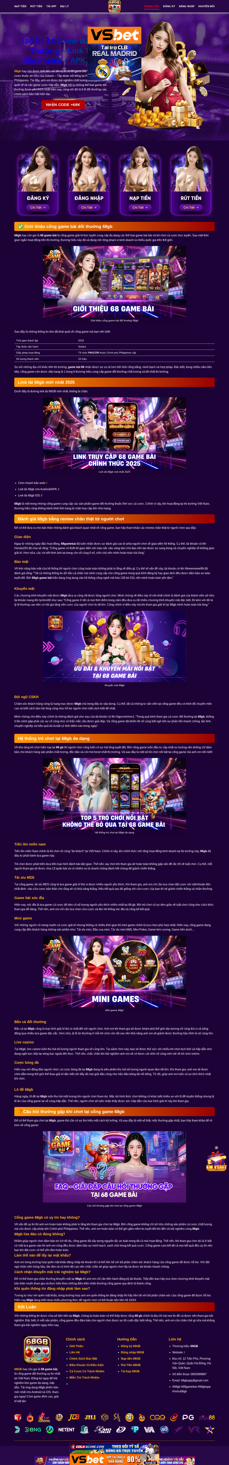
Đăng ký (169, 6)
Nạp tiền (20, 6)
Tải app (51, 6)
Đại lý (64, 6)
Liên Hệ (74, 1352)
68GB (18, 1369)
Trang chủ (151, 6)
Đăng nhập (187, 6)
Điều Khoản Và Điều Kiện (86, 1365)
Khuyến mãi (206, 6)
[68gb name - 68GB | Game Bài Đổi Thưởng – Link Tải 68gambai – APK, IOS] (114, 6)
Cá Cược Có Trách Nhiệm (86, 1371)
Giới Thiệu (76, 1346)
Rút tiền (36, 6)
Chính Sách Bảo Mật (83, 1358)
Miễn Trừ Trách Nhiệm (84, 1377)
